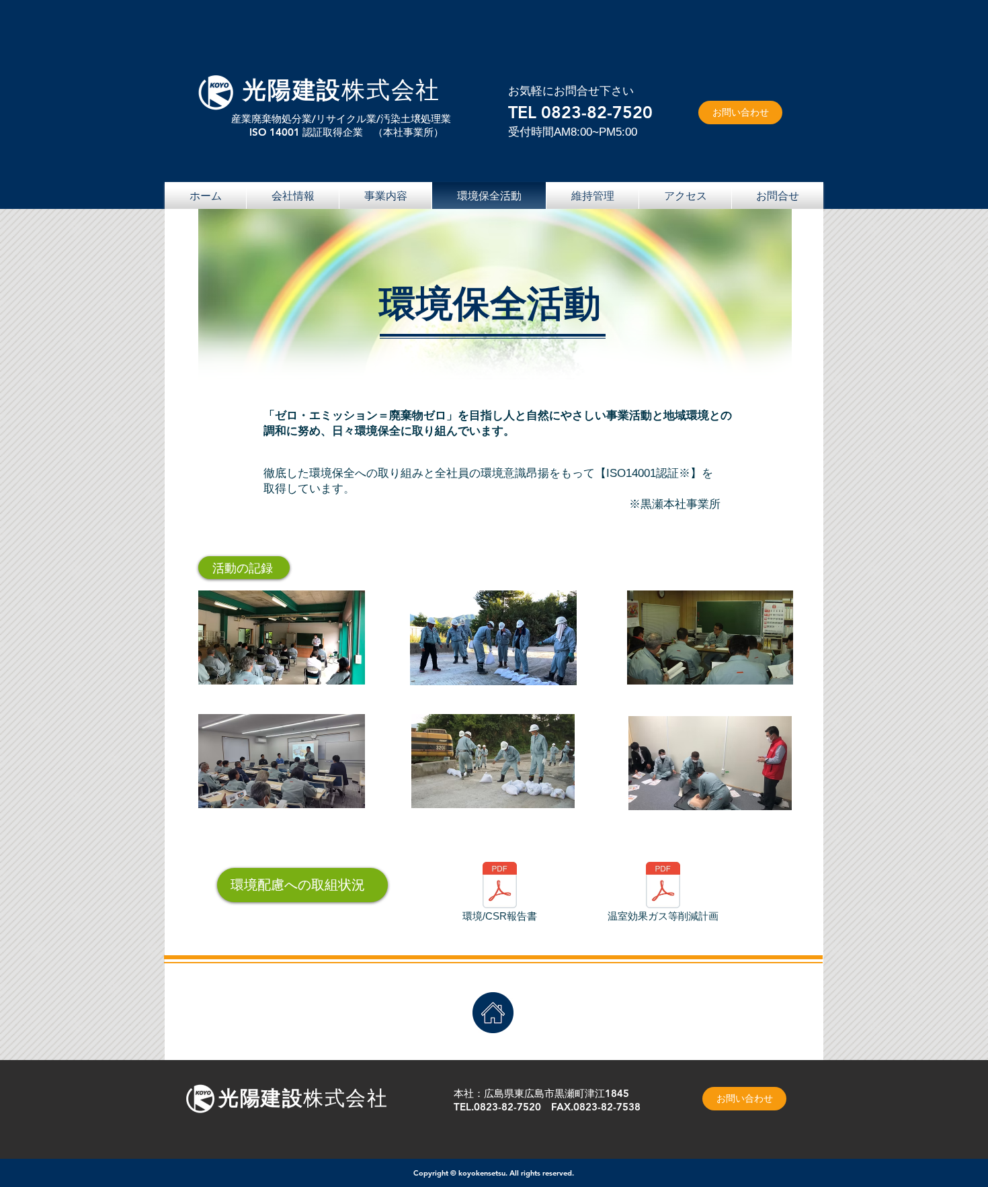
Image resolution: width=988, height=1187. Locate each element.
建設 (317, 90)
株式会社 (390, 90)
